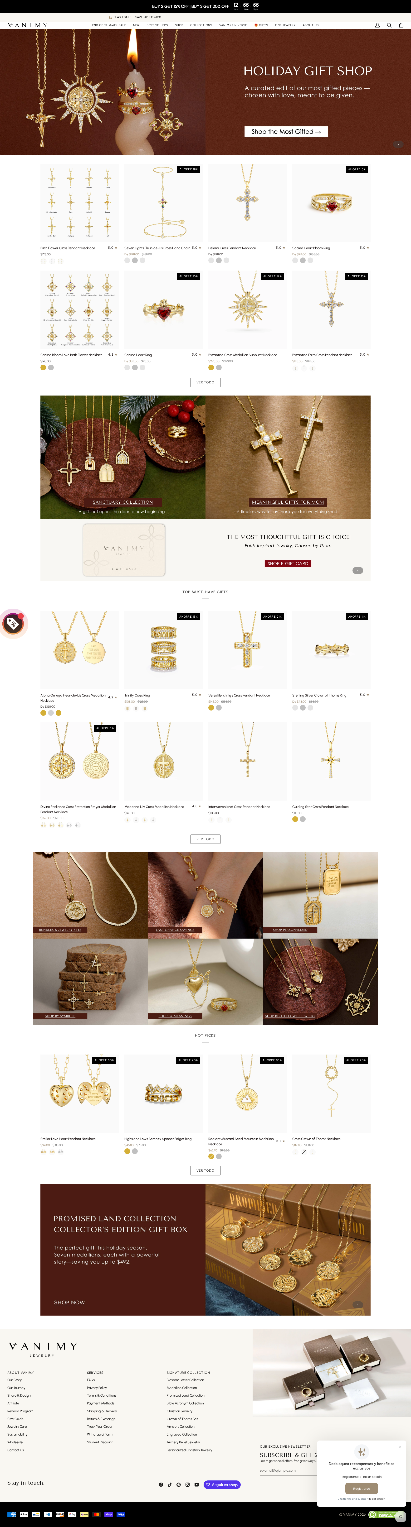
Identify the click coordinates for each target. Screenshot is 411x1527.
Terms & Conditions (101, 1395)
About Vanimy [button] (20, 1372)
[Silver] (52, 261)
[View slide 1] (205, 91)
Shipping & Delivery (102, 1411)
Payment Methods (100, 1403)
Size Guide (15, 1419)
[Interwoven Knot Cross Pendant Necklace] (247, 761)
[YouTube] (197, 1485)
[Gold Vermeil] (61, 261)
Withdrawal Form (100, 1434)
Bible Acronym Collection (185, 1403)
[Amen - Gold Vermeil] (52, 825)
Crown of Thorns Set (182, 1419)
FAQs (91, 1380)
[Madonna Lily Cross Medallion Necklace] (163, 761)
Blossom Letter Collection (185, 1380)
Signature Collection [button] (188, 1372)
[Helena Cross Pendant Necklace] (247, 203)
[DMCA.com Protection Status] (386, 1514)
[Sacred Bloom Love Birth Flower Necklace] (79, 310)
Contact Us (15, 1450)
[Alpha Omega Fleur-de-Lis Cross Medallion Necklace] (79, 650)
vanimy (350, 1514)
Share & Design (19, 1395)
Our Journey (16, 1388)
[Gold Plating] (43, 261)
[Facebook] (161, 1485)
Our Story (14, 1380)
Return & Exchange (101, 1419)
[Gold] (127, 820)
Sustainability (17, 1434)
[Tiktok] (170, 1485)
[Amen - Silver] (69, 825)
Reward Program (20, 1411)
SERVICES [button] (95, 1372)
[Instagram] (188, 1485)
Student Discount (100, 1442)
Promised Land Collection (186, 1395)
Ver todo (205, 382)
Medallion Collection (182, 1388)
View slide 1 (398, 144)
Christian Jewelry (179, 1411)
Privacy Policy (97, 1388)
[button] (179, 25)
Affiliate (13, 1403)
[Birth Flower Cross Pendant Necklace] (79, 203)
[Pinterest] (178, 1485)
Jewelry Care (17, 1426)
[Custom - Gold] (61, 825)
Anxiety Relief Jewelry (183, 1442)
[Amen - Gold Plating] (43, 825)
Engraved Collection (182, 1434)
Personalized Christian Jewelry (189, 1450)
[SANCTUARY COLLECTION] (123, 457)
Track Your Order (100, 1426)
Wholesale (15, 1442)
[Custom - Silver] (78, 825)
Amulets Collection (181, 1426)
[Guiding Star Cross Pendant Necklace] (331, 761)
